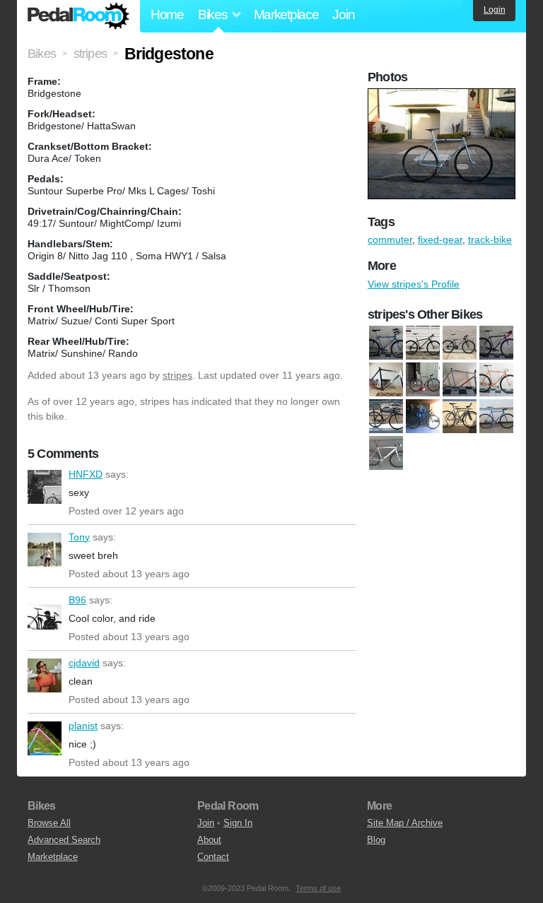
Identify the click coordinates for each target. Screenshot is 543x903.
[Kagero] (422, 379)
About (209, 839)
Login (495, 10)
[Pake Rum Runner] (422, 416)
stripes (177, 375)
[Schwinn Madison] (496, 416)
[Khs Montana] (386, 342)
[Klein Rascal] (422, 342)
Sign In (237, 823)
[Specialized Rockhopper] (459, 342)
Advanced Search (64, 839)
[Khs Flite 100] (496, 379)
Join (343, 14)
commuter (390, 239)
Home (167, 14)
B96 (45, 613)
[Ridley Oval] (459, 416)
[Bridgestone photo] (443, 95)
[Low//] (386, 416)
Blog (376, 839)
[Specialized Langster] (386, 453)
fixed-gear (440, 239)
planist (45, 738)
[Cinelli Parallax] (386, 379)
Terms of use (318, 888)
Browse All (49, 823)
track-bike (490, 239)
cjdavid (45, 675)
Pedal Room (78, 16)
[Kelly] (459, 379)
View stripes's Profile (414, 284)
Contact (213, 856)
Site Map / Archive (405, 823)
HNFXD (45, 487)
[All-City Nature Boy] (496, 342)
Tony (45, 550)
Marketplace (286, 14)
